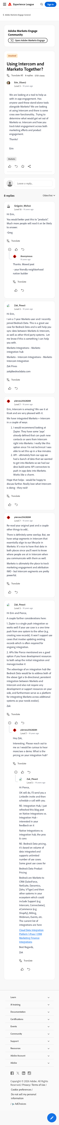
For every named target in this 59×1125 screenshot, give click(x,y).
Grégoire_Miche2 (22, 205)
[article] (29, 228)
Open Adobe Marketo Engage (30, 40)
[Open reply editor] (29, 183)
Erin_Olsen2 (20, 82)
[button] (17, 75)
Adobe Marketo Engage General (18, 15)
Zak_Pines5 (19, 305)
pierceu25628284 (22, 400)
